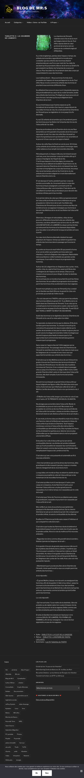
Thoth (16, 747)
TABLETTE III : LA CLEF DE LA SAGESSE (56, 635)
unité (15, 751)
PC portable (9, 734)
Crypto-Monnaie (22, 687)
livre (23, 708)
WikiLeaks (8, 760)
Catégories (18, 22)
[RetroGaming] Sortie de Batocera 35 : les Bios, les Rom (54, 669)
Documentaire (18, 691)
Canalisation (21, 678)
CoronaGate (9, 687)
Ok (36, 773)
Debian (7, 691)
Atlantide (8, 674)
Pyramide (17, 738)
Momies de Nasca (11, 717)
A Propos (54, 22)
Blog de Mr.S (32, 8)
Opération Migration (12, 730)
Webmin (26, 756)
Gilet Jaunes (9, 695)
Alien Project (25, 670)
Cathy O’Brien (10, 683)
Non (47, 773)
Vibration (24, 751)
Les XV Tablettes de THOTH (56, 642)
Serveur (22, 743)
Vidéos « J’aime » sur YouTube (37, 22)
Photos (19, 734)
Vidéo (7, 756)
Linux (16, 708)
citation (20, 683)
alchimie (14, 670)
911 (6, 670)
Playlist (7, 738)
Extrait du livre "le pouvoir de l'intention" (49, 666)
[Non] (81, 771)
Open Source (9, 726)
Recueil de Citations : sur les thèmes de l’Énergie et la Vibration (56, 673)
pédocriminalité (10, 743)
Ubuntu (7, 751)
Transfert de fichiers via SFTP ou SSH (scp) (50, 676)
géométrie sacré (22, 695)
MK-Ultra (16, 713)
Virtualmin (16, 756)
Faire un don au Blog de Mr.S (45, 700)
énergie (18, 760)
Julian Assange (24, 704)
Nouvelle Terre (10, 721)
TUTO (24, 747)
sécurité (8, 747)
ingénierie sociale (11, 700)
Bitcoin (17, 674)
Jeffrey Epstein (10, 704)
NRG (20, 721)
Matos (7, 713)
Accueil (7, 22)
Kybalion (8, 708)
